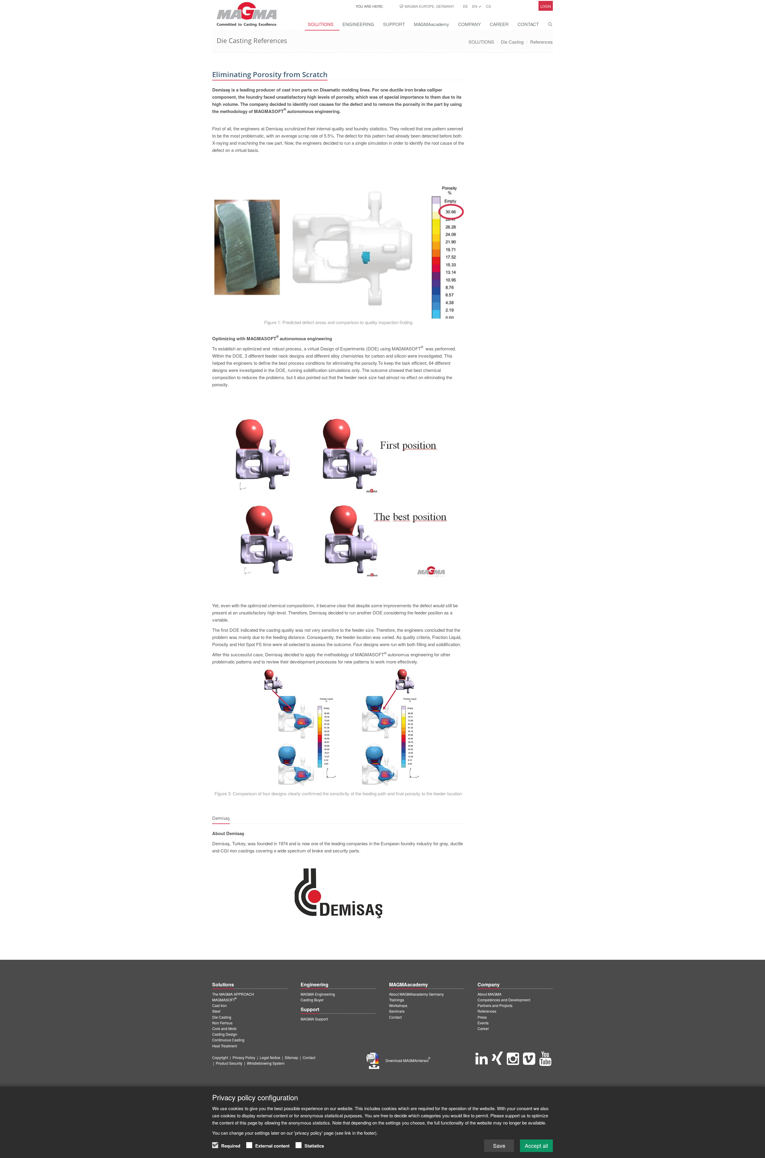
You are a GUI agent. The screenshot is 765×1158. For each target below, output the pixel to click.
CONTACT (528, 24)
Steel (216, 1011)
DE (465, 6)
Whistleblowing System (265, 1063)
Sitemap (291, 1057)
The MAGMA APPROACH (233, 994)
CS (488, 6)
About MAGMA (489, 994)
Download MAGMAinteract (407, 1060)
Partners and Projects (495, 1005)
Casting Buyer (312, 999)
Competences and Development (504, 999)
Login (545, 6)
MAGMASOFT (224, 999)
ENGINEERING (358, 24)
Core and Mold (224, 1028)
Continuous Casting (228, 1039)
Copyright (220, 1057)
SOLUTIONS (320, 24)
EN (475, 6)
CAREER (499, 24)
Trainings (396, 999)
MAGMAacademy (431, 24)
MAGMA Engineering (318, 994)
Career (483, 1028)
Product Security (229, 1063)
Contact (395, 1017)
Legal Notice (270, 1057)
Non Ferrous (222, 1022)
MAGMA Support (314, 1018)
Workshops (398, 1005)
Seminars (397, 1011)
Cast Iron (219, 1005)
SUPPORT (394, 24)
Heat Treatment (224, 1045)
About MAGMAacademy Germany (416, 994)
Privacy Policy (243, 1057)
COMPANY (469, 24)
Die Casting (512, 42)
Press (482, 1017)
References (541, 42)
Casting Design (224, 1034)
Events (483, 1022)
